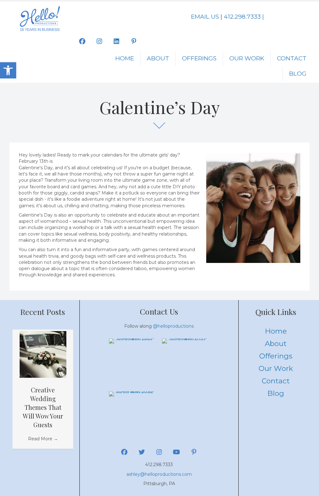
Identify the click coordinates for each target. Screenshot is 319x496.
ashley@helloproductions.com (159, 474)
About (158, 58)
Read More (43, 439)
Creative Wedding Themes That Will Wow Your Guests (43, 407)
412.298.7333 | (244, 16)
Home (124, 58)
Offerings (199, 58)
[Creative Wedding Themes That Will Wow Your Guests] (43, 354)
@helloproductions (173, 326)
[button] (8, 70)
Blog (298, 73)
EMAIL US (205, 16)
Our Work (246, 58)
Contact (292, 58)
